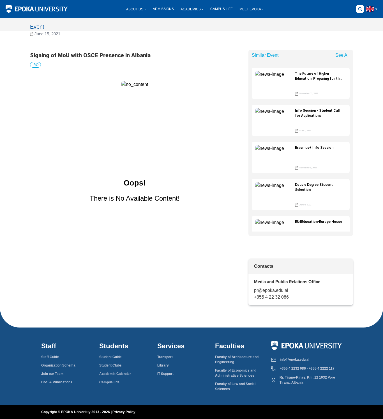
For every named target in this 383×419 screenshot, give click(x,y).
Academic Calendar (115, 374)
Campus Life (109, 382)
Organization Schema (58, 365)
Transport (165, 357)
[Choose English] (370, 9)
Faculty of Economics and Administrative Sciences (235, 372)
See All (342, 55)
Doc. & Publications (56, 382)
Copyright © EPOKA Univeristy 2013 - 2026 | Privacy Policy (88, 412)
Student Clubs (110, 365)
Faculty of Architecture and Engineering (237, 359)
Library (163, 365)
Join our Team (52, 374)
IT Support (165, 374)
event (37, 27)
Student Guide (110, 357)
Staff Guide (50, 357)
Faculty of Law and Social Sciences (235, 386)
